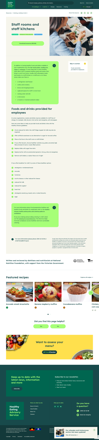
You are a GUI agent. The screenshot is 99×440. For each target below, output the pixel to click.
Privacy (14, 436)
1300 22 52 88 (41, 239)
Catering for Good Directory (27, 219)
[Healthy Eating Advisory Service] (10, 4)
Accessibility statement (29, 436)
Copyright (8, 436)
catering (22, 69)
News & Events (89, 3)
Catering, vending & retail (20, 13)
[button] (36, 7)
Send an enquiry (85, 415)
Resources (8, 13)
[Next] (91, 293)
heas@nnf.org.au (24, 241)
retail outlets (36, 67)
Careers (32, 414)
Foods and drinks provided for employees (77, 68)
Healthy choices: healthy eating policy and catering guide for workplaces (31, 211)
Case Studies (33, 409)
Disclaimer (20, 436)
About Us (82, 3)
